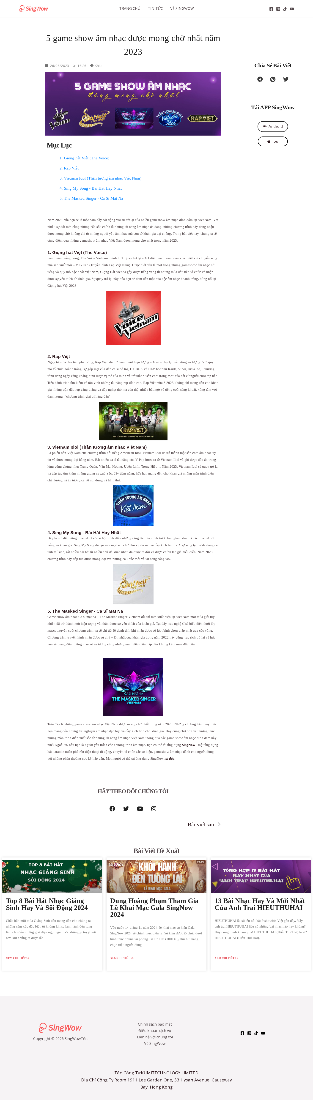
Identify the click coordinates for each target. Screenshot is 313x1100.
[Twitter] (126, 808)
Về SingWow (182, 8)
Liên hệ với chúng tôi (155, 1037)
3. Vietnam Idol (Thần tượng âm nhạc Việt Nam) (100, 178)
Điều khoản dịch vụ (154, 1030)
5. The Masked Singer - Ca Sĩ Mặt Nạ (91, 198)
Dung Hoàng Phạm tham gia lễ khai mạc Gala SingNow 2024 (154, 907)
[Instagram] (278, 9)
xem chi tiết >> (18, 958)
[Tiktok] (285, 9)
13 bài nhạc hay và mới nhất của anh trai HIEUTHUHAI (260, 904)
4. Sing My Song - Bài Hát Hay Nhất (91, 188)
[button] (260, 79)
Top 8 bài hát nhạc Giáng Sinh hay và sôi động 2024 (47, 904)
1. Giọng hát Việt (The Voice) (84, 158)
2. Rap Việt (69, 168)
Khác (98, 65)
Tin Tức (155, 8)
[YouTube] (292, 9)
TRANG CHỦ (129, 8)
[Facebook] (271, 9)
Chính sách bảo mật (155, 1024)
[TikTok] (256, 1033)
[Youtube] (140, 808)
